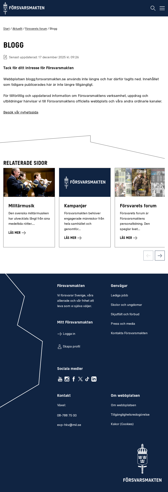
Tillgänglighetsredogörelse (130, 414)
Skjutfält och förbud (125, 314)
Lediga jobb (119, 295)
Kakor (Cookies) (122, 424)
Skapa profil (71, 346)
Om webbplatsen (123, 405)
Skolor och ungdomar (126, 305)
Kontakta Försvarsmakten (129, 333)
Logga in (69, 334)
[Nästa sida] (160, 255)
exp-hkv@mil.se (69, 425)
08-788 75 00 (67, 415)
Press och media (123, 324)
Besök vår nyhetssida (20, 113)
